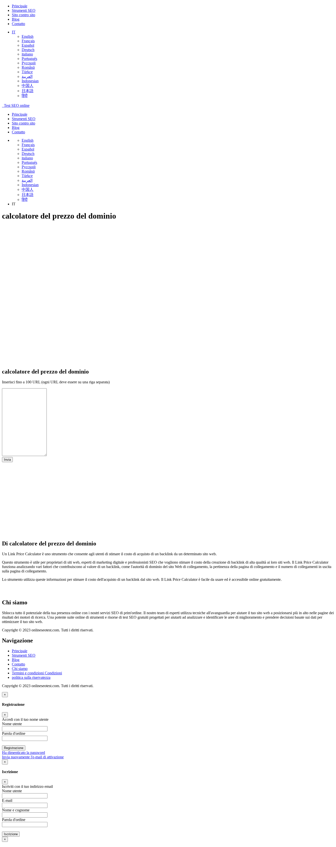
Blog (15, 19)
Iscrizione (11, 834)
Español (28, 45)
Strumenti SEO (23, 10)
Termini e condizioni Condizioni (37, 673)
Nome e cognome (16, 810)
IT (13, 32)
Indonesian (30, 81)
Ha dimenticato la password (23, 752)
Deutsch (28, 50)
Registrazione (13, 748)
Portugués (29, 58)
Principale (19, 6)
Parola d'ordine (13, 820)
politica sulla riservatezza (31, 677)
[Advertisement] (149, 260)
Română (28, 67)
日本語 (27, 91)
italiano (27, 54)
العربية (27, 76)
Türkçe (27, 72)
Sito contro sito (23, 15)
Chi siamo (20, 668)
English (27, 36)
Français (28, 41)
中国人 (27, 85)
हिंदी (25, 96)
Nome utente (12, 791)
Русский (29, 63)
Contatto (18, 24)
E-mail (7, 800)
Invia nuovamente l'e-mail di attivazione (33, 757)
